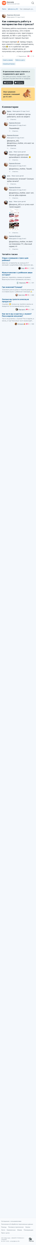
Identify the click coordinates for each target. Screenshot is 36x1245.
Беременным (11, 1230)
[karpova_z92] (6, 124)
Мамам (19, 1230)
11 (33, 56)
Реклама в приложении (16, 1227)
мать (10, 152)
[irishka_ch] (4, 112)
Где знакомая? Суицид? (12, 287)
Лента (4, 9)
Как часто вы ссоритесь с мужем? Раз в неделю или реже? (16, 315)
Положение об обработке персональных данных (17, 1224)
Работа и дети (20, 60)
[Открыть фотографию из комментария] (14, 220)
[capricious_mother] (6, 153)
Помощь (3, 1227)
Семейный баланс (9, 64)
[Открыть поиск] (33, 3)
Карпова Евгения (13, 15)
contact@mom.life (14, 1241)
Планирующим (28, 1230)
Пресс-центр (5, 1233)
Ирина (9, 111)
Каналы (27, 1227)
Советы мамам (8, 60)
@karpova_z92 (13, 9)
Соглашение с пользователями (11, 1221)
